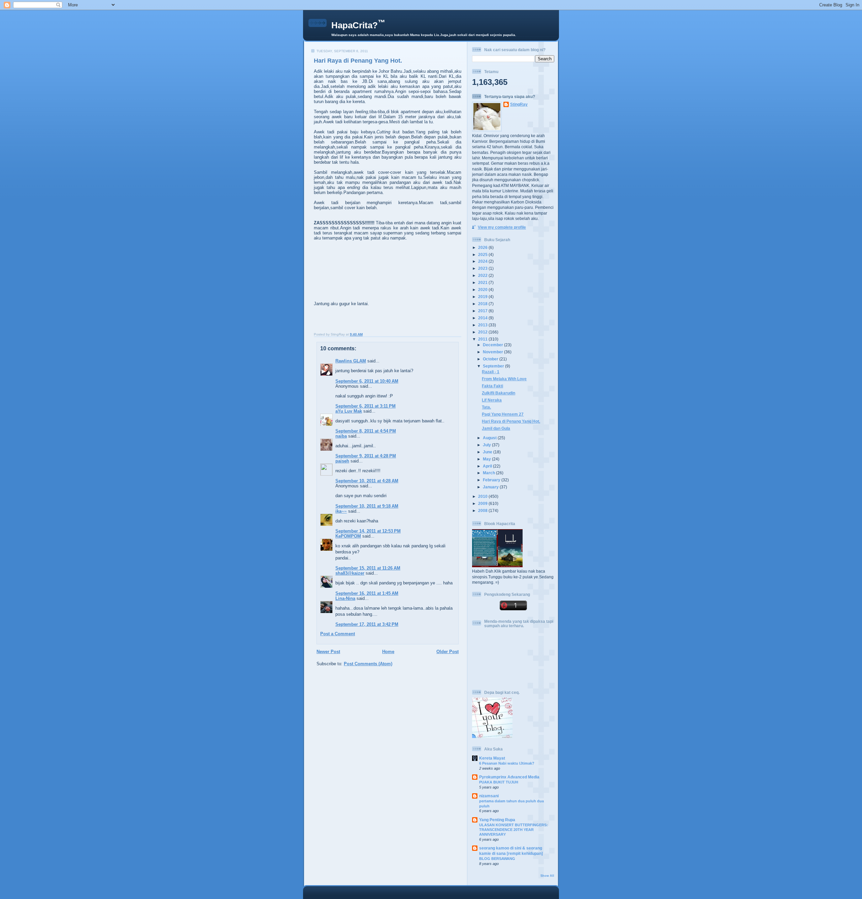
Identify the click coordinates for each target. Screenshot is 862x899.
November (493, 352)
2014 (483, 318)
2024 (483, 261)
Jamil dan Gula (496, 428)
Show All (547, 875)
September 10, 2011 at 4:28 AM (366, 480)
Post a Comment (337, 633)
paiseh (342, 460)
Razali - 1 (490, 372)
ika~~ (341, 511)
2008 (483, 510)
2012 (483, 332)
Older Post (447, 651)
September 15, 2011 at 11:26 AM (367, 568)
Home (388, 651)
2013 (483, 325)
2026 (483, 247)
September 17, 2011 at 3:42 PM (366, 624)
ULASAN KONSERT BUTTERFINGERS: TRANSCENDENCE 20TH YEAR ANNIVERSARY (513, 830)
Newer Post (328, 651)
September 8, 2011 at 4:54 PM (365, 431)
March (489, 473)
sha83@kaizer (349, 573)
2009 (483, 503)
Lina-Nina (345, 598)
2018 (483, 303)
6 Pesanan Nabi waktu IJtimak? (506, 763)
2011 (483, 339)
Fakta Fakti (492, 386)
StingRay (519, 104)
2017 (483, 311)
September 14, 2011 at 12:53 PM (368, 531)
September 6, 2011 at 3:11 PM (365, 406)
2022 (483, 275)
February (492, 480)
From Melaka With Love (504, 379)
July (487, 445)
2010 (483, 496)
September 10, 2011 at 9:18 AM (366, 506)
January (491, 487)
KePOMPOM (348, 536)
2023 (483, 268)
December (493, 345)
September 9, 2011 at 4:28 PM (365, 455)
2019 (483, 296)
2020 (483, 289)
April (488, 466)
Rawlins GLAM (350, 360)
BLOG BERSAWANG (497, 859)
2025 (483, 254)
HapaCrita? (358, 25)
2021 (483, 282)
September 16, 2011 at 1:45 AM (366, 593)
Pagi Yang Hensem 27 (503, 414)
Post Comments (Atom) (368, 663)
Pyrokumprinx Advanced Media (509, 777)
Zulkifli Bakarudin (498, 393)
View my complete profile (502, 227)
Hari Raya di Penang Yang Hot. (358, 60)
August (490, 438)
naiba (341, 436)
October (491, 359)
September (494, 366)
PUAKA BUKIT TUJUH (498, 782)
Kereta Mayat (492, 758)
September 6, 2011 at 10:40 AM (366, 381)
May (487, 459)
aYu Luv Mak (348, 411)
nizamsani (489, 796)
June (488, 452)
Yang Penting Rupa (497, 819)
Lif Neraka (492, 400)
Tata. (486, 407)
